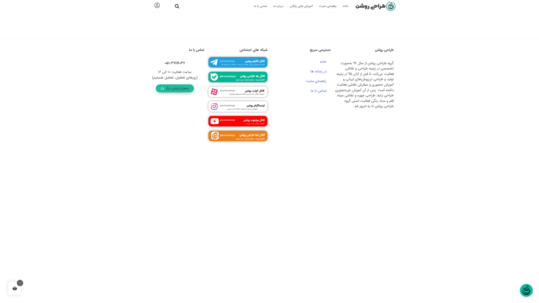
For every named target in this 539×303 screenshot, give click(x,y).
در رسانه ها (318, 71)
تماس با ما (260, 6)
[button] (177, 6)
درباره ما (278, 6)
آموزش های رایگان (301, 6)
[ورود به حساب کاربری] (157, 6)
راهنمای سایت (327, 6)
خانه (345, 6)
